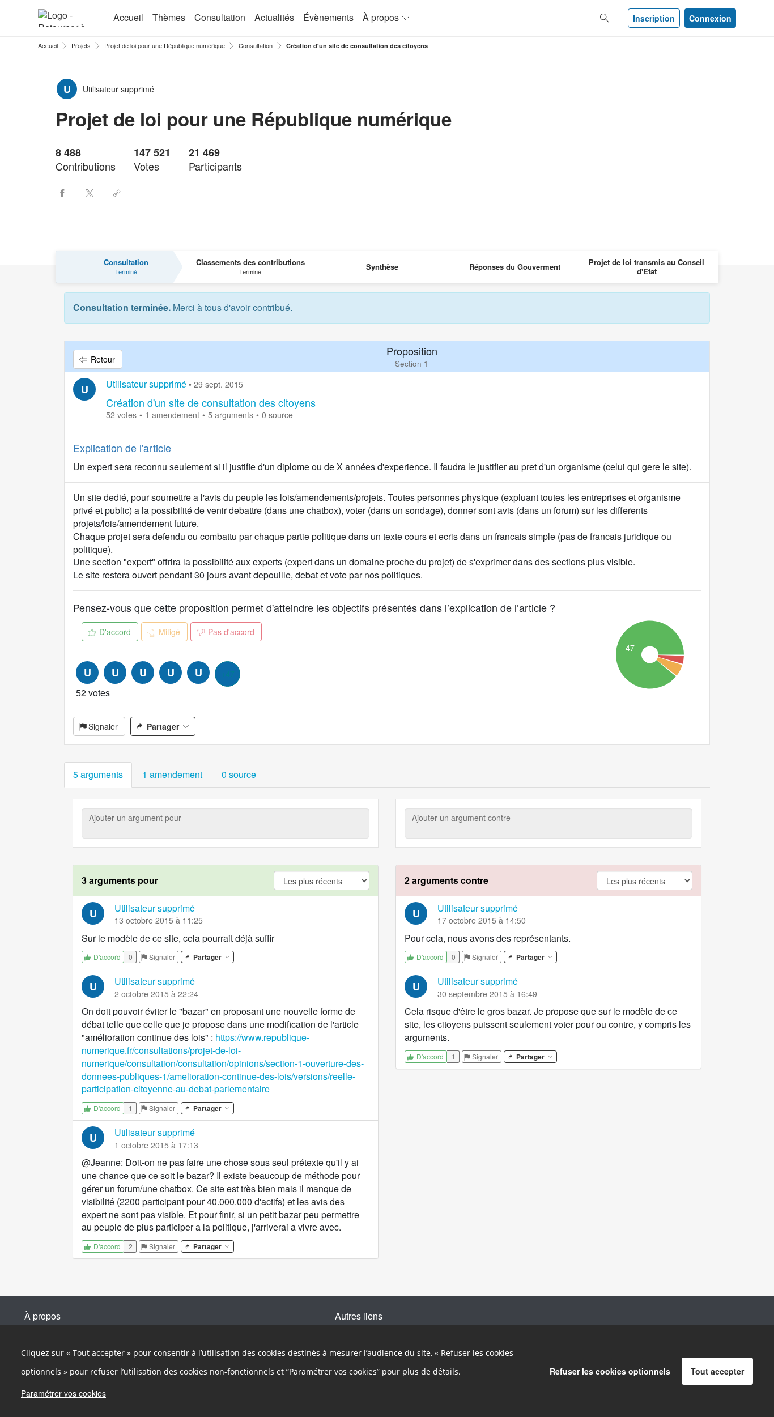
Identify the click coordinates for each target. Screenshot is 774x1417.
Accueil (128, 17)
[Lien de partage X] (89, 193)
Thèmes (168, 17)
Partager (163, 726)
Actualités (274, 17)
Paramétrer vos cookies (63, 1393)
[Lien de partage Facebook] (62, 193)
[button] (98, 775)
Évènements (328, 17)
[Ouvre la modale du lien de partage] (117, 193)
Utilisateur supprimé (146, 383)
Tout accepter (717, 1371)
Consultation (219, 17)
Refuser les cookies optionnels (610, 1371)
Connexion (710, 18)
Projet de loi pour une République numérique (164, 45)
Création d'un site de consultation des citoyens (357, 45)
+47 (228, 673)
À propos (381, 17)
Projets (81, 45)
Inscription (654, 18)
